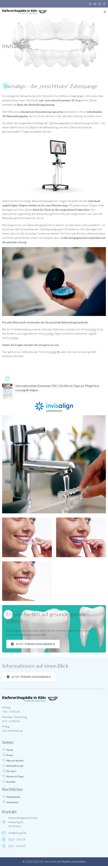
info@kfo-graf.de (17, 832)
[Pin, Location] (104, 3)
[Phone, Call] (99, 3)
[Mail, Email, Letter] (90, 3)
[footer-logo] (30, 697)
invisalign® (52, 352)
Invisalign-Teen (52, 333)
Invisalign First (94, 329)
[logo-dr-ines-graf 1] (24, 10)
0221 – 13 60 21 (16, 846)
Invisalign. (13, 337)
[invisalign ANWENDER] (54, 402)
